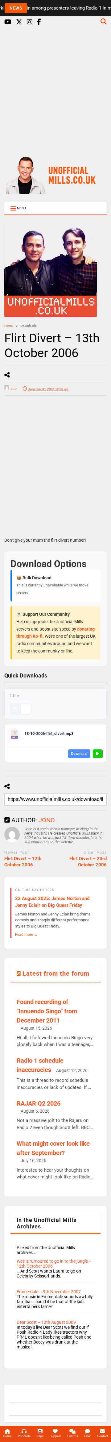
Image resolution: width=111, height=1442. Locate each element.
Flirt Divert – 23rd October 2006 (88, 862)
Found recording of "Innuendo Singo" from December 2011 (47, 1011)
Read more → (26, 934)
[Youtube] (7, 22)
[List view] (26, 709)
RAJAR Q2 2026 (38, 1103)
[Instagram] (29, 22)
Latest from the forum (56, 973)
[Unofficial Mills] (55, 191)
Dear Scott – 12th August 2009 (46, 1322)
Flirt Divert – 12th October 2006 (22, 862)
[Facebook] (39, 22)
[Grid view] (15, 709)
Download (79, 754)
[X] (19, 22)
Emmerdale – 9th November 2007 (49, 1291)
